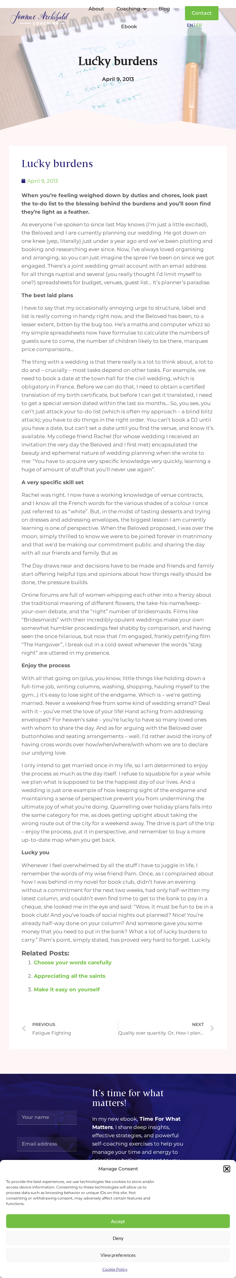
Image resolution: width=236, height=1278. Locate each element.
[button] (227, 1169)
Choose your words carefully (73, 962)
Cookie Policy (115, 1269)
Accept (118, 1221)
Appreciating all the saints (69, 976)
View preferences (118, 1255)
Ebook (129, 26)
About (96, 9)
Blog (164, 9)
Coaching (128, 9)
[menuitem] (190, 25)
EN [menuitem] (190, 25)
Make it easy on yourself (67, 989)
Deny (118, 1238)
